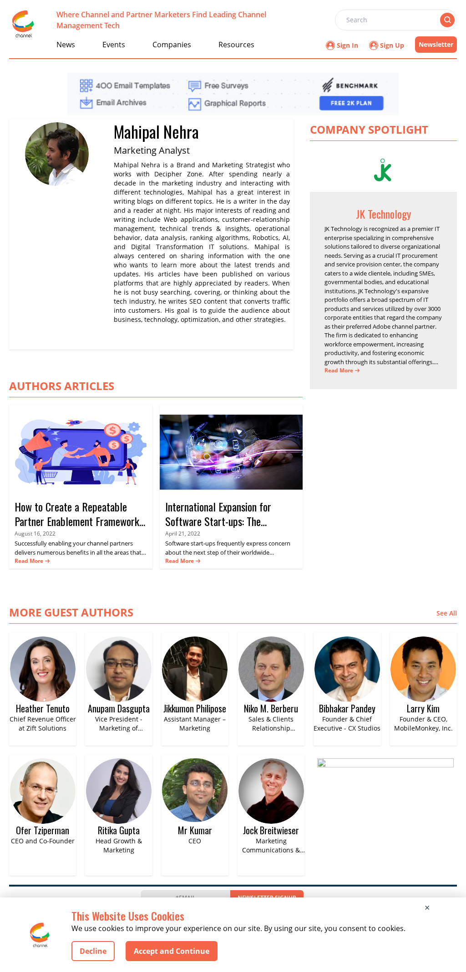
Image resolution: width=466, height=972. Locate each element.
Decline (93, 951)
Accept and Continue (171, 951)
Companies (171, 45)
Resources (236, 45)
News (65, 45)
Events (113, 45)
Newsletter (436, 44)
